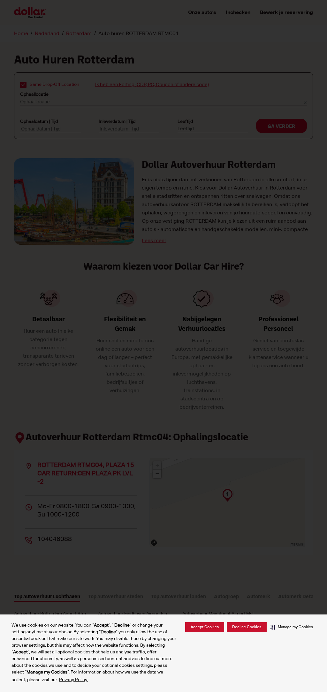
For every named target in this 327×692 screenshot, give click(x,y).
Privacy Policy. (73, 680)
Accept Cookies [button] (205, 627)
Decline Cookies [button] (246, 627)
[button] (291, 627)
